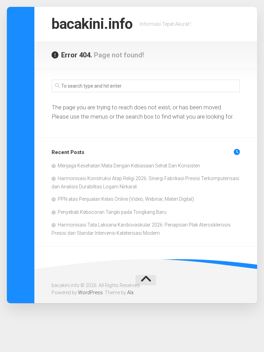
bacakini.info (92, 23)
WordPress (90, 292)
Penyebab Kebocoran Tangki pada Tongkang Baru (112, 212)
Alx (130, 292)
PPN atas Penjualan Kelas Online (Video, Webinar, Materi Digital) (126, 199)
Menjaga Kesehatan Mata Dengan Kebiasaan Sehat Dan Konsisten (129, 165)
